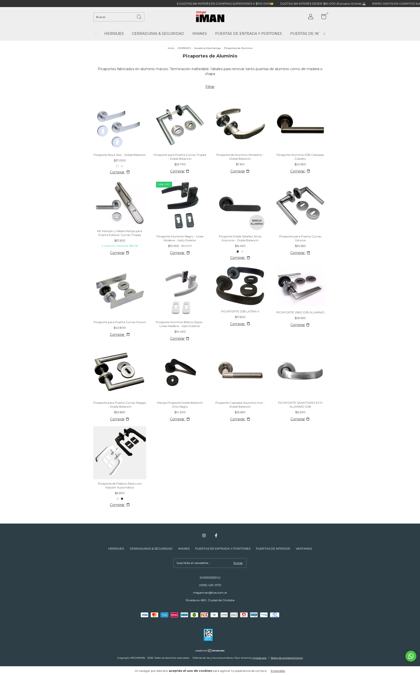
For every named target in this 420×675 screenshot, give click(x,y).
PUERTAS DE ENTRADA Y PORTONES (248, 33)
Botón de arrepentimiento (287, 657)
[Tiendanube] (210, 651)
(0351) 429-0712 (210, 585)
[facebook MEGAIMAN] (216, 535)
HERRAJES (114, 33)
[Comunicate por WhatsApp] (410, 656)
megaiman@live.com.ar (210, 592)
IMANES (199, 33)
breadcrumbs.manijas (207, 48)
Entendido (278, 671)
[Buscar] (139, 16)
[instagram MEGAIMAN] (204, 535)
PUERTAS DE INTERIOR (311, 33)
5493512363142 (210, 577)
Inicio (171, 48)
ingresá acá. (259, 657)
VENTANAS (304, 548)
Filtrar (210, 86)
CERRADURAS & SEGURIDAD (158, 33)
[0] (322, 17)
